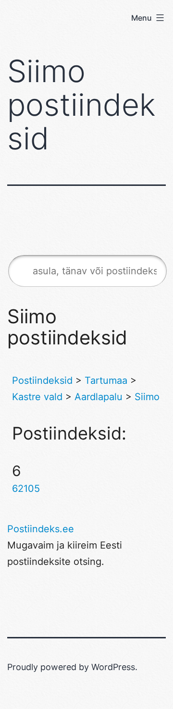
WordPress (113, 667)
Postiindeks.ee (40, 529)
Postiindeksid (42, 380)
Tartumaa (106, 380)
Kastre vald (37, 397)
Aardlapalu (98, 397)
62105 (26, 488)
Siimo (147, 397)
